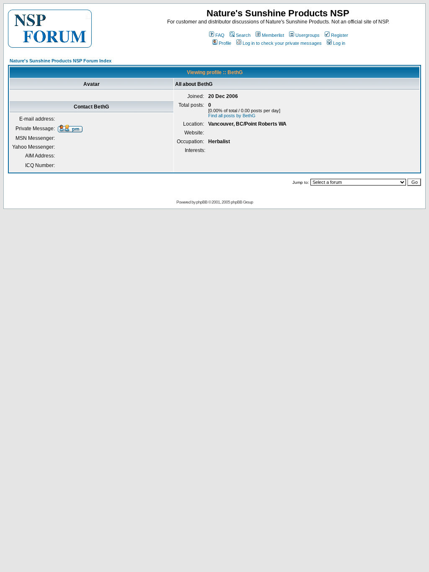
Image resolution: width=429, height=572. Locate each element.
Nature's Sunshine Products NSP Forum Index (60, 60)
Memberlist (273, 35)
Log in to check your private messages (282, 43)
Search (243, 35)
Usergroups (307, 35)
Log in (339, 43)
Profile (225, 43)
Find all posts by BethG (232, 115)
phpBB (201, 202)
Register (339, 35)
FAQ (220, 35)
